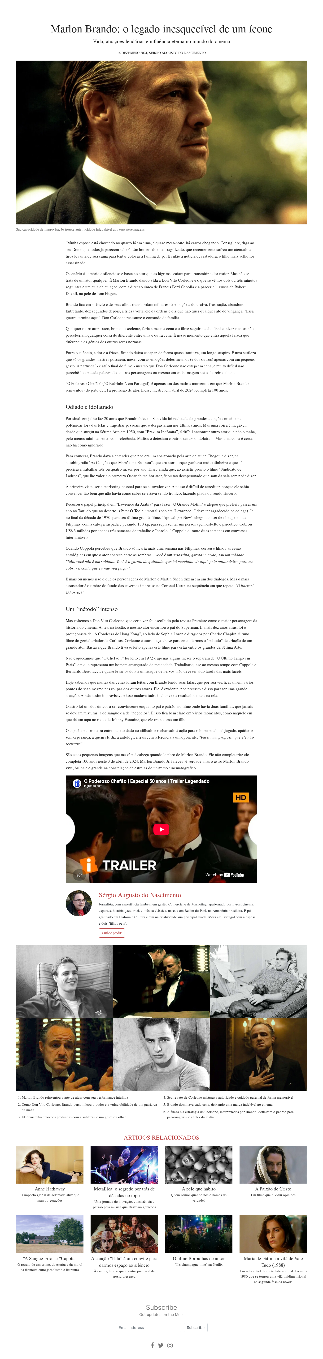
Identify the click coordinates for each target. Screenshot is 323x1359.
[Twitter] (161, 1345)
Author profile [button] (111, 932)
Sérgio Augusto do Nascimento (177, 52)
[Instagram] (170, 1345)
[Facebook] (152, 1345)
